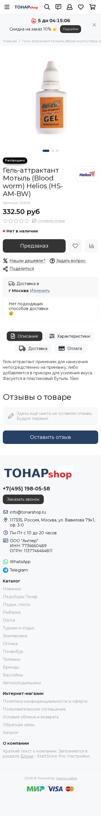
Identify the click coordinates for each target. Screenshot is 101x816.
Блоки (27, 756)
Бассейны (13, 675)
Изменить (40, 291)
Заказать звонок (23, 499)
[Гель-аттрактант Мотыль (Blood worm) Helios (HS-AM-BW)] (50, 96)
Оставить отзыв (50, 437)
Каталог (11, 732)
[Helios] (87, 174)
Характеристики (73, 336)
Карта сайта (66, 778)
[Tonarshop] (26, 7)
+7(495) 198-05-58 (26, 489)
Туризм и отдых (18, 628)
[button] (46, 151)
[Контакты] (58, 7)
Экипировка (15, 635)
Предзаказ (34, 246)
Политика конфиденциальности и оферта (45, 701)
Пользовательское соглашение (34, 709)
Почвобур (13, 651)
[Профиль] (69, 7)
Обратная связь (19, 724)
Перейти (70, 29)
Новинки (12, 588)
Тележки (11, 659)
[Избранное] (75, 246)
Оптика (10, 643)
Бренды (11, 667)
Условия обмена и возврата (31, 716)
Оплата (74, 348)
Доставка (37, 348)
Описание (28, 336)
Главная (10, 41)
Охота (9, 620)
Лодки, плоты (16, 604)
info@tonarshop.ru (28, 512)
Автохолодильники (22, 682)
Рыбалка (11, 612)
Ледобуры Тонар (20, 596)
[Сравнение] (91, 246)
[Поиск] (47, 7)
